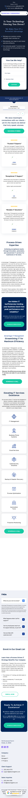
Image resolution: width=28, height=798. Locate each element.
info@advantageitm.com (11, 782)
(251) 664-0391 (8, 780)
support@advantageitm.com (12, 771)
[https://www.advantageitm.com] (10, 13)
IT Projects (4, 760)
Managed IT (4, 758)
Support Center (14, 4)
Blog (14, 2)
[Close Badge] (22, 790)
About (3, 756)
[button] (26, 13)
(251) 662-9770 (8, 769)
